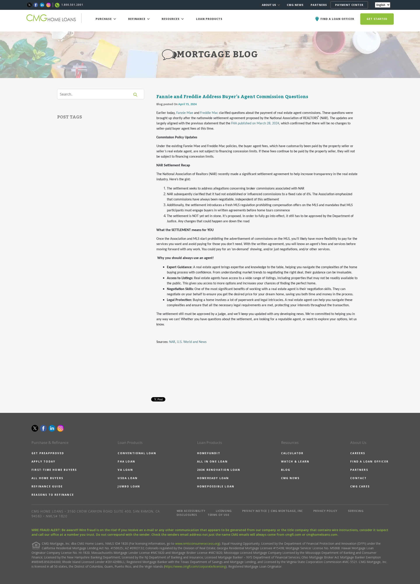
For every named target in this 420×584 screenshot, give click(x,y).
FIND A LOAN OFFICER (369, 461)
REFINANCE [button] (137, 19)
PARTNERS (319, 5)
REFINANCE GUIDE (47, 486)
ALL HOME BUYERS (47, 478)
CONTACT (358, 478)
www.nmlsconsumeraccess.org (197, 543)
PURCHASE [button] (104, 19)
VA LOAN (125, 470)
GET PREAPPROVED (48, 453)
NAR (172, 342)
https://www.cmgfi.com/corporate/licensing (195, 566)
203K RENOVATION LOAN (218, 470)
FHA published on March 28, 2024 (255, 123)
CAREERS (357, 453)
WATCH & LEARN (295, 461)
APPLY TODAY (43, 461)
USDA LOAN (128, 478)
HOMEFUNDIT (208, 453)
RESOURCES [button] (171, 19)
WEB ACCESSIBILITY (191, 511)
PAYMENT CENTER (349, 5)
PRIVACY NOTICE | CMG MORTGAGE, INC (272, 511)
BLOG (285, 470)
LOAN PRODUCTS (209, 19)
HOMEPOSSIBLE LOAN (215, 486)
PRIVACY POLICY (325, 511)
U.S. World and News (191, 342)
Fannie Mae (184, 113)
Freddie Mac (209, 113)
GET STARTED (377, 19)
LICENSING (224, 511)
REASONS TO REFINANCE (53, 495)
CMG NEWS (295, 5)
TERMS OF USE (218, 515)
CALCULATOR (292, 453)
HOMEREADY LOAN (213, 478)
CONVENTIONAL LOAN (137, 453)
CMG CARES (360, 486)
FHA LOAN (126, 461)
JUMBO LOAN (129, 486)
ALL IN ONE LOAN (212, 461)
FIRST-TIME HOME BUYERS (54, 470)
